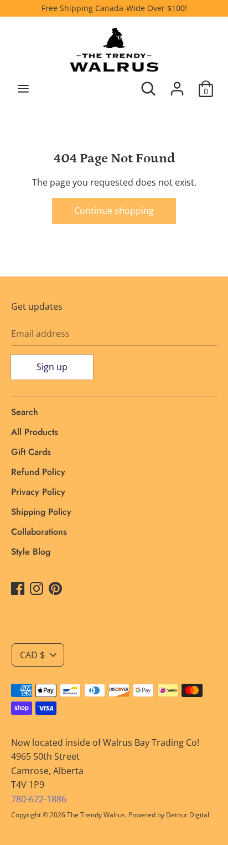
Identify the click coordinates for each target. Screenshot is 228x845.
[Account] (177, 84)
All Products (34, 432)
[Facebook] (17, 588)
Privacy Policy (38, 491)
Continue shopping (114, 210)
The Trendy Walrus (96, 815)
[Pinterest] (55, 588)
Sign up (52, 367)
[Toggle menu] (23, 88)
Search (24, 412)
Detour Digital (187, 815)
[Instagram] (36, 588)
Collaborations (39, 531)
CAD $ (32, 655)
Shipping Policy (41, 511)
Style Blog (30, 551)
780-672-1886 (38, 799)
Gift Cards (31, 451)
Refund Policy (38, 471)
